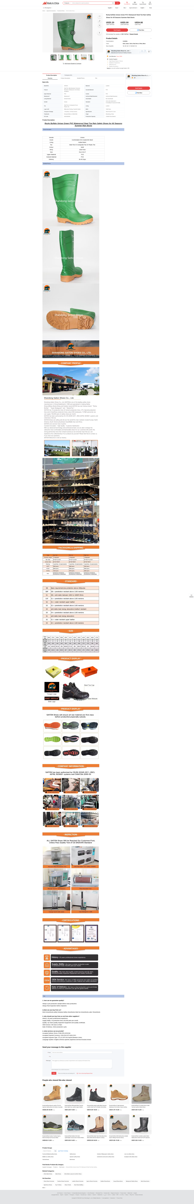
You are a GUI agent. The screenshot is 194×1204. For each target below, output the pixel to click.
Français (77, 1194)
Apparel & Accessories (51, 10)
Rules (150, 8)
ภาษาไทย (122, 1194)
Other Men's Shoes (48, 1174)
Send (54, 1073)
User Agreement (105, 1198)
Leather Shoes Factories (77, 1181)
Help (124, 8)
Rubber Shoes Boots (105, 1181)
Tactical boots (45, 1159)
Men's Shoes (58, 1174)
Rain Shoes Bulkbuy (78, 1185)
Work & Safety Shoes (70, 10)
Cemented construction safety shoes (105, 1156)
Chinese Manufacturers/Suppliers (79, 1193)
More (43, 1187)
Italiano (89, 1194)
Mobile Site (130, 1193)
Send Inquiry (117, 30)
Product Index (123, 1193)
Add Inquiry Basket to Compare (73, 63)
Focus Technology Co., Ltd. (87, 1198)
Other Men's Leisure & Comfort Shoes (73, 1174)
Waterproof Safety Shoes (132, 1181)
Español (66, 1194)
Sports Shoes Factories (92, 1181)
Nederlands (100, 1194)
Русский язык (83, 1194)
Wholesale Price (99, 1193)
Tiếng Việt (132, 1194)
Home (43, 10)
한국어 (109, 1194)
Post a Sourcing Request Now (84, 1073)
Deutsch (94, 1194)
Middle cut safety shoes (48, 1156)
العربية (105, 1194)
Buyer (116, 8)
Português (72, 1194)
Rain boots (72, 1159)
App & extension (133, 8)
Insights (135, 1193)
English (61, 1194)
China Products (67, 1193)
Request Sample (134, 34)
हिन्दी (117, 1194)
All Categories (47, 8)
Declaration (112, 1198)
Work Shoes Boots (145, 1181)
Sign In (108, 68)
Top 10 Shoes (58, 1185)
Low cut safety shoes (129, 1154)
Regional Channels (115, 1193)
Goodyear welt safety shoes (130, 1156)
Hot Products (60, 1193)
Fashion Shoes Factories (63, 1181)
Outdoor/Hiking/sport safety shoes (105, 1154)
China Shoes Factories (49, 1181)
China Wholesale (90, 1193)
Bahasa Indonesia (139, 1194)
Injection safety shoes (75, 1156)
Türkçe (126, 1194)
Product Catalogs (64, 1151)
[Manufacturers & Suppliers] (50, 3)
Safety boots (73, 1154)
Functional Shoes (60, 10)
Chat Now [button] (141, 30)
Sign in (150, 4)
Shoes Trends (68, 1185)
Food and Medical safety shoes (49, 1154)
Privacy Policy (119, 1198)
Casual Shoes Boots (118, 1181)
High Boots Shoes (48, 1185)
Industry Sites (107, 1193)
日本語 (113, 1194)
